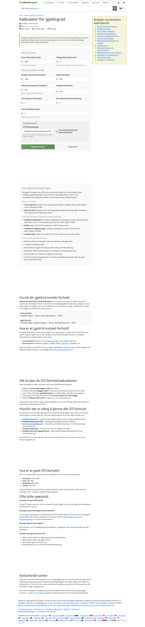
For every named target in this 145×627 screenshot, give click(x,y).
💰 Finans (95, 2)
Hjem (21, 15)
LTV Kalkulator (102, 45)
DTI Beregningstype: (31, 127)
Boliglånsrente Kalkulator (106, 34)
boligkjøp (40, 593)
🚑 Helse (85, 2)
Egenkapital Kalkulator (105, 38)
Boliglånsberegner (104, 29)
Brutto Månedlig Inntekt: (31, 57)
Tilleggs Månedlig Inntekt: (66, 57)
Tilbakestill (72, 147)
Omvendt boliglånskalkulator (108, 36)
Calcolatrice (56, 615)
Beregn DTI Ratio (38, 147)
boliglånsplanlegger (33, 582)
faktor (43, 347)
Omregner (76, 609)
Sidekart (67, 609)
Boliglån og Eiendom (36, 15)
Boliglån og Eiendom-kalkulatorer (67, 603)
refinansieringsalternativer (63, 350)
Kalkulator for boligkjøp (106, 60)
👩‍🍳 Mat (105, 2)
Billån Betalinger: (63, 75)
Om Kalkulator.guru (25, 609)
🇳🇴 (120, 8)
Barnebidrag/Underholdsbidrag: (69, 98)
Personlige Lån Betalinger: (31, 98)
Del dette (52, 29)
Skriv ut (24, 26)
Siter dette (25, 29)
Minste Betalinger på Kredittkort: (34, 85)
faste (32, 527)
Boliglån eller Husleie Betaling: (33, 75)
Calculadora (69, 615)
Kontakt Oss (39, 609)
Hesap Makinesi (75, 618)
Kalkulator (89, 618)
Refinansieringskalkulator (33, 424)
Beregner (44, 615)
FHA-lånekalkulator (69, 517)
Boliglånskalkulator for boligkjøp (109, 53)
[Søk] (115, 8)
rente (45, 542)
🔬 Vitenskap (48, 2)
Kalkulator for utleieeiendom (108, 55)
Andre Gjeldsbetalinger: (30, 109)
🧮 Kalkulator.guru (28, 2)
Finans (26, 15)
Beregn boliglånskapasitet (107, 26)
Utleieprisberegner (104, 57)
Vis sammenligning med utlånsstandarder (67, 131)
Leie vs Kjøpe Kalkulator (106, 31)
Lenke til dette (39, 29)
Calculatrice (61, 618)
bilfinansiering (46, 308)
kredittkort (65, 343)
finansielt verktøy (62, 301)
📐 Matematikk (73, 2)
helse (49, 337)
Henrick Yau (33, 23)
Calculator (98, 615)
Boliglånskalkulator (30, 419)
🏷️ (113, 2)
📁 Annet (60, 2)
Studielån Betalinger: (64, 85)
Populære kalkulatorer (53, 609)
